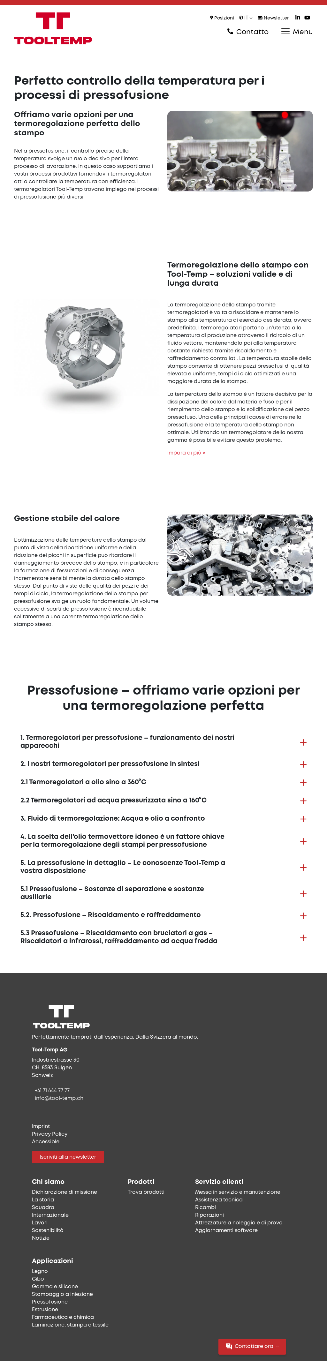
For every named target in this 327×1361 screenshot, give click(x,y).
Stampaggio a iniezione (62, 1294)
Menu (302, 32)
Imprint (41, 1126)
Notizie (40, 1238)
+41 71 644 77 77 (52, 1090)
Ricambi (205, 1207)
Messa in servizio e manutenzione (237, 1192)
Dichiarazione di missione (64, 1192)
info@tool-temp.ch (59, 1098)
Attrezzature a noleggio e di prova (239, 1223)
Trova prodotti (146, 1192)
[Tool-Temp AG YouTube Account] (307, 18)
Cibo (38, 1279)
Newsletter (275, 18)
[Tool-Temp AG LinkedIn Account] (297, 18)
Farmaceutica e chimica (63, 1317)
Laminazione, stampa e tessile (70, 1325)
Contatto (251, 32)
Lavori (40, 1223)
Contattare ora (254, 1346)
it (246, 18)
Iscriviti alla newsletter (68, 1157)
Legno (40, 1271)
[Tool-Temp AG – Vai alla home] (53, 28)
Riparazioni (209, 1215)
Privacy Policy (49, 1134)
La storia (43, 1200)
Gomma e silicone (55, 1286)
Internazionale (50, 1215)
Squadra (43, 1207)
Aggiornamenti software (226, 1230)
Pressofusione (50, 1302)
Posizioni (223, 18)
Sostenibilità (48, 1230)
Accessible (45, 1141)
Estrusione (45, 1309)
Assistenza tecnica (219, 1200)
